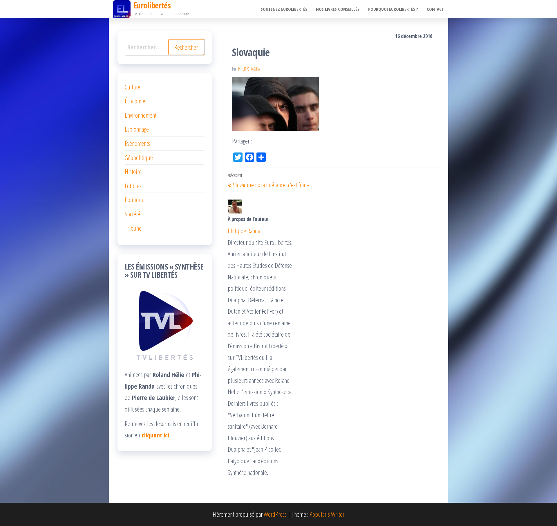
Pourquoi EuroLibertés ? (393, 9)
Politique (134, 199)
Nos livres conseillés (337, 9)
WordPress (275, 514)
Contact (435, 9)
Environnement (140, 115)
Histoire (133, 171)
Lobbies (133, 185)
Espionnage (137, 129)
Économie (135, 100)
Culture (132, 86)
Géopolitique (139, 157)
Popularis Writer (327, 514)
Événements (137, 143)
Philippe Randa (249, 69)
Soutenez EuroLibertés (284, 9)
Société (132, 213)
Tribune (133, 228)
